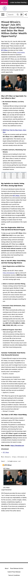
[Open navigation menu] (2, 14)
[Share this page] (26, 14)
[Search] (18, 14)
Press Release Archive (16, 568)
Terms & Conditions (14, 575)
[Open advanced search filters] (21, 14)
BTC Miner (6, 452)
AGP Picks (4, 2)
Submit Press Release (14, 572)
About (6, 568)
